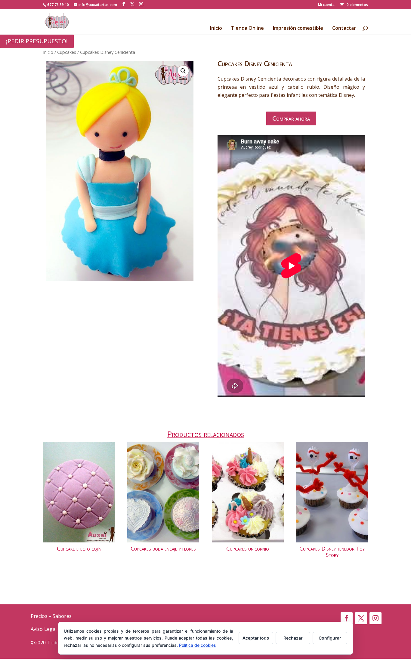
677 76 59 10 (58, 4)
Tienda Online (247, 28)
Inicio (216, 28)
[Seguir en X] (361, 618)
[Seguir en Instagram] (375, 618)
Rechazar (293, 637)
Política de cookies (197, 645)
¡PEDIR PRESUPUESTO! (37, 41)
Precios (39, 616)
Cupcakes (66, 52)
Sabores (62, 616)
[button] (183, 71)
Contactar (344, 28)
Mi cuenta (326, 5)
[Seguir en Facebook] (347, 618)
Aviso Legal (44, 629)
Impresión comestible (298, 28)
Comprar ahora (291, 118)
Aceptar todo (256, 637)
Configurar (330, 637)
